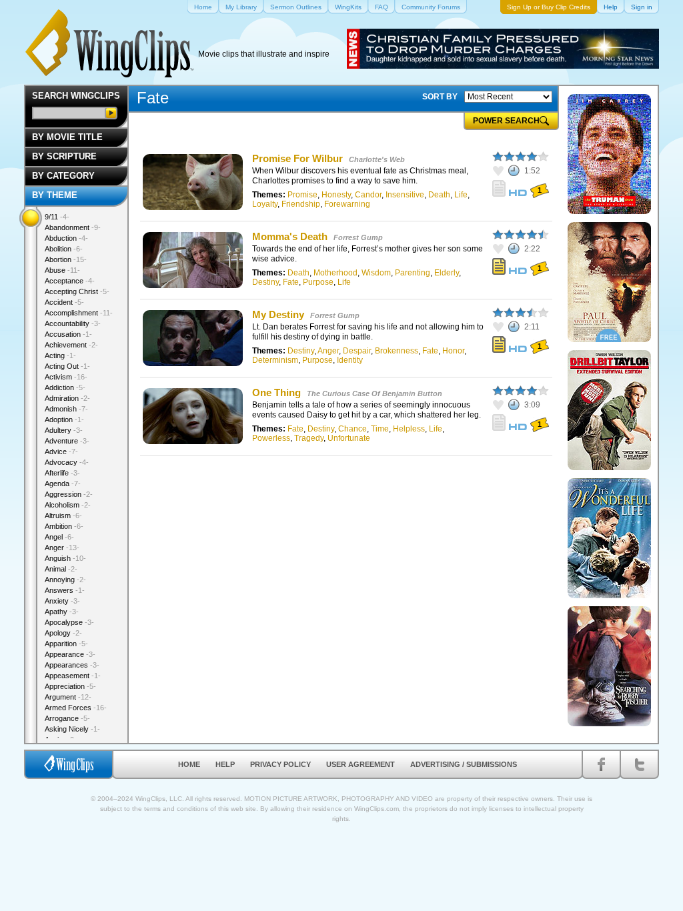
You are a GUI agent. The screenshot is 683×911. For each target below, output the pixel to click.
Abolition (64, 249)
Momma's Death (289, 236)
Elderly (446, 272)
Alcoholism (68, 505)
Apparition (66, 644)
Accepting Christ (77, 291)
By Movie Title (67, 137)
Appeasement (73, 676)
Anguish (65, 558)
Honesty (336, 194)
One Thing (276, 392)
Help (225, 764)
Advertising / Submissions (463, 764)
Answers (65, 590)
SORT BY (440, 96)
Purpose (318, 282)
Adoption (64, 419)
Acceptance (70, 281)
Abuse (62, 270)
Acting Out (67, 366)
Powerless (271, 438)
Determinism (275, 360)
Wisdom (376, 272)
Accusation (68, 334)
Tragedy (308, 438)
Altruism (63, 516)
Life (461, 194)
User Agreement (360, 764)
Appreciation (70, 686)
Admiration (67, 398)
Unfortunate (348, 438)
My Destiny (278, 314)
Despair (357, 350)
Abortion (66, 259)
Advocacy (67, 462)
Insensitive (405, 194)
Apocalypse (69, 622)
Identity (350, 360)
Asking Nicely (72, 729)
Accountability (73, 323)
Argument (68, 697)
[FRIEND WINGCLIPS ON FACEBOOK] (601, 764)
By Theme (54, 195)
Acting (60, 355)
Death (439, 194)
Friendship (300, 204)
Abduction (66, 238)
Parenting (412, 272)
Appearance (70, 654)
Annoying (65, 580)
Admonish (66, 409)
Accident (64, 302)
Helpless (409, 428)
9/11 (57, 217)
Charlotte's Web (377, 159)
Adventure (67, 441)
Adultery (64, 430)
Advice (61, 451)
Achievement (71, 345)
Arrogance (67, 718)
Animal (61, 569)
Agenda (63, 484)
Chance (352, 428)
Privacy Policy (280, 764)
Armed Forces (76, 708)
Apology (63, 633)
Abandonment (73, 227)
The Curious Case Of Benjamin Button (374, 393)
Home (189, 764)
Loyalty (264, 204)
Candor (368, 194)
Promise (302, 194)
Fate (291, 282)
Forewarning (347, 204)
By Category (63, 176)
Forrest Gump (358, 237)
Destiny (265, 282)
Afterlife (62, 473)
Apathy (62, 612)
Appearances (72, 665)
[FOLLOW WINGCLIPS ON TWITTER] (639, 764)
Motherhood (335, 272)
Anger (328, 350)
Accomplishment (79, 313)
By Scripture (64, 156)
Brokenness (396, 350)
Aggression (69, 494)
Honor (453, 350)
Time (380, 428)
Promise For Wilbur (297, 158)
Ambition (64, 526)
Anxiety (62, 601)
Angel (59, 537)
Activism (66, 377)
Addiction (65, 387)
